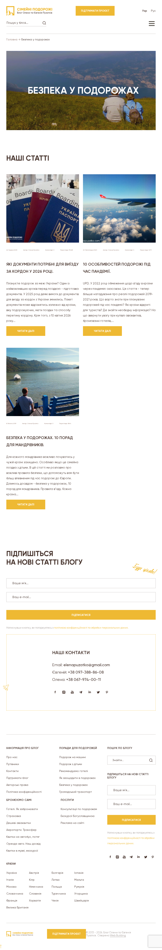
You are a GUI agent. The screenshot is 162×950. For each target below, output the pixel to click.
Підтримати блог (17, 777)
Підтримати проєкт (95, 10)
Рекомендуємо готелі (73, 771)
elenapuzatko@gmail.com (86, 664)
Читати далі (25, 331)
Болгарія (57, 872)
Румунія (79, 886)
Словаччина (14, 893)
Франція (11, 900)
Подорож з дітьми (70, 764)
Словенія (35, 893)
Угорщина (81, 893)
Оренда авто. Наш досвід (23, 843)
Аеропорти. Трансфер (21, 829)
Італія (10, 879)
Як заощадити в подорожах (77, 777)
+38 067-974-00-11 (83, 679)
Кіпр (32, 879)
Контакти (12, 771)
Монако (11, 886)
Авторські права (17, 784)
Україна (11, 872)
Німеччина (36, 886)
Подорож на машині (72, 757)
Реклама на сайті (72, 822)
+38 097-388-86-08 (86, 672)
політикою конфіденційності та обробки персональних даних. (91, 627)
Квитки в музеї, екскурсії (22, 850)
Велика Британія (17, 907)
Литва (55, 879)
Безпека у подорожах (73, 784)
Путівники (12, 764)
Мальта (79, 879)
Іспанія (78, 872)
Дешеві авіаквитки (18, 822)
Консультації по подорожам (79, 809)
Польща (57, 886)
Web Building (118, 935)
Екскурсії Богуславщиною (78, 816)
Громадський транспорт (75, 791)
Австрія (34, 872)
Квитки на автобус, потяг (23, 836)
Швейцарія (81, 900)
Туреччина (59, 893)
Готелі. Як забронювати (22, 809)
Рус (153, 10)
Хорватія (35, 900)
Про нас (11, 757)
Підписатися (81, 615)
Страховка (13, 816)
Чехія (55, 900)
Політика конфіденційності (24, 791)
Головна (11, 39)
